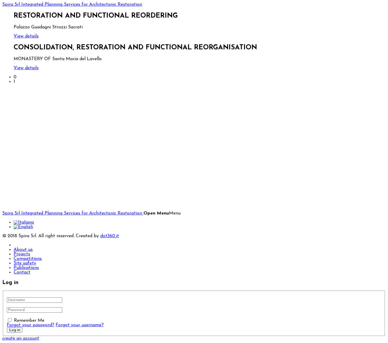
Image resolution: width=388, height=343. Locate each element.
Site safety (25, 263)
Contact (22, 272)
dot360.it (109, 236)
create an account (20, 338)
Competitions (28, 258)
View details (26, 36)
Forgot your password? (30, 325)
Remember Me (29, 320)
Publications (26, 268)
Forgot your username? (80, 325)
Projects (22, 254)
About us (23, 249)
